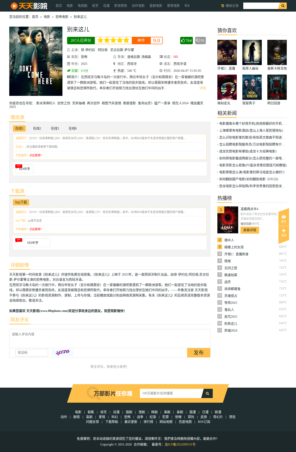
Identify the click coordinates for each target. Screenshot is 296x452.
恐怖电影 (62, 17)
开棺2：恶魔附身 (236, 254)
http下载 (21, 202)
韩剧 (154, 412)
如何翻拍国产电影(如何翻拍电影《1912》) (248, 179)
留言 (284, 221)
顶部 (284, 235)
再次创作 (94, 103)
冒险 (191, 417)
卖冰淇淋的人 (46, 103)
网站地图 (166, 422)
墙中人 (229, 240)
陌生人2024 (181, 103)
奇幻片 (218, 417)
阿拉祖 (103, 50)
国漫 (192, 412)
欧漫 (218, 412)
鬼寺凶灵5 (146, 103)
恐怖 (84, 57)
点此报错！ (36, 155)
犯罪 (165, 417)
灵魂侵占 (230, 296)
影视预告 (120, 5)
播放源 (17, 117)
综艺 (95, 5)
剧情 (76, 417)
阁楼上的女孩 (234, 247)
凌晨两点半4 (249, 209)
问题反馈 (93, 422)
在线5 (19, 128)
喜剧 (89, 417)
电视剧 (82, 5)
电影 (70, 5)
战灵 (227, 282)
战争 (140, 417)
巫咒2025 (230, 316)
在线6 (73, 128)
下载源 (17, 191)
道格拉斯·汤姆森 (139, 57)
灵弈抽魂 (79, 103)
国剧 (129, 412)
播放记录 (232, 5)
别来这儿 (80, 17)
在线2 (37, 128)
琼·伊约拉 (88, 50)
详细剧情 (19, 265)
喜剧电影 (155, 5)
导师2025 (230, 302)
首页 (59, 5)
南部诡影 (130, 103)
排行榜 (148, 422)
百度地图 (185, 422)
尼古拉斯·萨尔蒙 (122, 50)
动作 (64, 417)
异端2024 (230, 330)
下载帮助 (111, 422)
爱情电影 (173, 5)
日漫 (205, 412)
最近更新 (130, 422)
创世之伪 (64, 103)
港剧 (142, 412)
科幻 (114, 417)
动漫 (106, 5)
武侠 (203, 417)
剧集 (91, 412)
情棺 (227, 261)
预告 (232, 417)
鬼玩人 (229, 309)
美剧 (167, 412)
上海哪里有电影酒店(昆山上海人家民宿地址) (251, 130)
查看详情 (249, 230)
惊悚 (178, 417)
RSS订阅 (204, 422)
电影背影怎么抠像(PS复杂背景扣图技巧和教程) (253, 165)
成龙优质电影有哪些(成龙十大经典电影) (248, 151)
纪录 (153, 417)
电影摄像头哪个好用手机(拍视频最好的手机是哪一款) (257, 123)
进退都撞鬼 (232, 289)
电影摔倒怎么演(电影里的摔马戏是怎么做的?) (251, 172)
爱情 (102, 417)
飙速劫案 (230, 275)
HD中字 (24, 169)
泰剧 (180, 412)
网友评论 (19, 319)
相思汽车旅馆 (112, 103)
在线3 (55, 128)
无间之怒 (230, 268)
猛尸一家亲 (163, 103)
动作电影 (138, 5)
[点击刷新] (62, 352)
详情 (202, 88)
